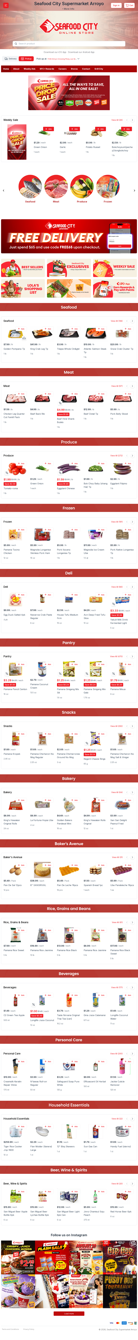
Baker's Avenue (12, 857)
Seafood (8, 320)
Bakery (7, 792)
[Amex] (124, 1323)
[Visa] (111, 1323)
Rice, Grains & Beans (15, 922)
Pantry (7, 656)
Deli (5, 586)
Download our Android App (81, 52)
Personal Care (11, 1053)
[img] (60, 403)
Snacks (7, 726)
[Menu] (6, 5)
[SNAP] (135, 1323)
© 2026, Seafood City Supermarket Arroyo (118, 1329)
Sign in (116, 5)
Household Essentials (16, 1118)
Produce (8, 455)
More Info (69, 8)
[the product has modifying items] (24, 338)
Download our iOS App (55, 52)
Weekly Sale (10, 120)
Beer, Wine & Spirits (15, 1183)
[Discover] (130, 1323)
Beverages (9, 987)
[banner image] (69, 24)
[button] (3, 190)
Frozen (7, 521)
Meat (6, 386)
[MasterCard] (117, 1323)
